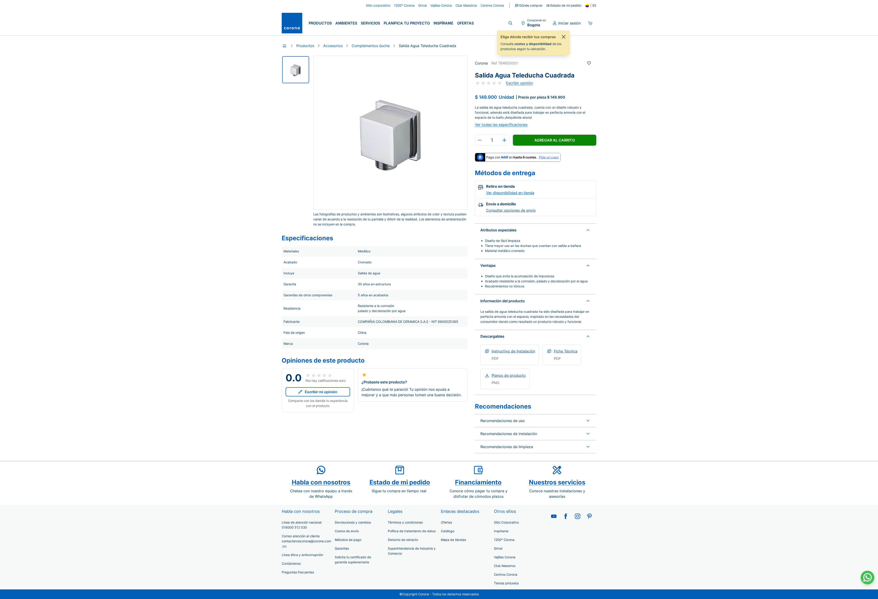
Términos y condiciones (405, 522)
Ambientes (346, 23)
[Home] (284, 45)
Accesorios (333, 45)
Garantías (342, 548)
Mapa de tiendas (453, 540)
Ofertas (465, 23)
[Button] (479, 140)
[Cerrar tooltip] (563, 37)
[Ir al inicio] (292, 23)
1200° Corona (504, 540)
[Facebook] (566, 516)
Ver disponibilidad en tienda (510, 192)
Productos (320, 23)
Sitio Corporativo (506, 522)
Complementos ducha (371, 45)
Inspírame (443, 23)
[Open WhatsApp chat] (867, 577)
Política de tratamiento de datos (412, 531)
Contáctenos (291, 563)
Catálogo (447, 531)
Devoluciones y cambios (353, 522)
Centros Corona (505, 574)
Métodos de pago (348, 540)
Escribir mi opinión (321, 392)
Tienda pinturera (506, 583)
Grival (498, 548)
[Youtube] (554, 516)
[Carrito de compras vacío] (590, 23)
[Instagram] (577, 516)
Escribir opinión (519, 83)
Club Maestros (504, 566)
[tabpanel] (296, 70)
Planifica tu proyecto (407, 23)
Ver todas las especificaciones (501, 124)
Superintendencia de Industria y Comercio (412, 550)
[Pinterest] (589, 516)
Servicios (370, 23)
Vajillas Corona (504, 557)
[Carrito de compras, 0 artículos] (590, 23)
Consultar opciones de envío (511, 210)
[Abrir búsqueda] (510, 23)
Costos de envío (347, 531)
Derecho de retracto (403, 540)
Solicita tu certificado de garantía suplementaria (353, 559)
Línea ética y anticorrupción (302, 555)
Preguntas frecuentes (298, 572)
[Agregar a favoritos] (589, 63)
